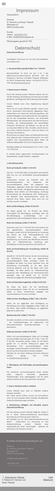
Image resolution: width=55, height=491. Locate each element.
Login (51, 477)
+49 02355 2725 (20, 35)
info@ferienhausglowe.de (20, 83)
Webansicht (48, 480)
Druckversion (10, 477)
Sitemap (20, 477)
